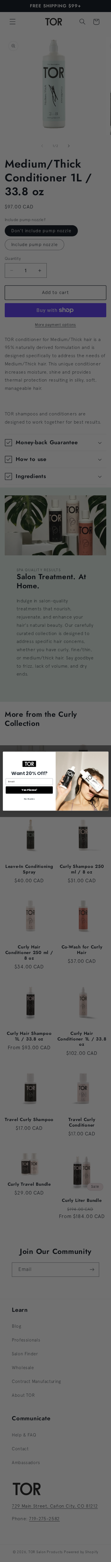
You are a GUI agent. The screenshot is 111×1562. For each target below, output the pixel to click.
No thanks (29, 799)
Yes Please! (29, 790)
